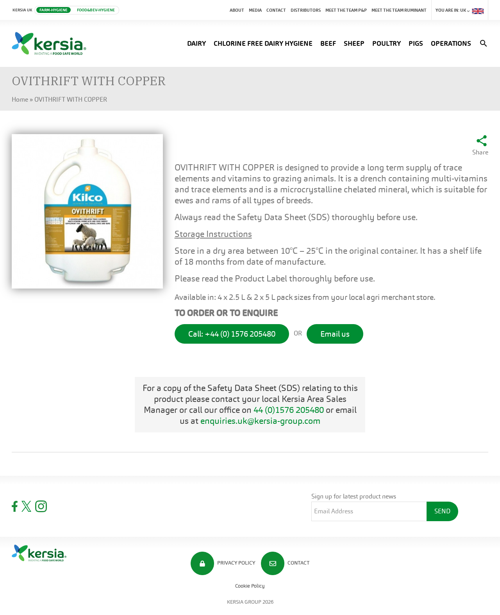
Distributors (306, 10)
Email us (335, 334)
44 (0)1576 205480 (289, 410)
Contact (276, 10)
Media (255, 10)
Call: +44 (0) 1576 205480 (231, 334)
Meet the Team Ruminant (399, 10)
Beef (328, 43)
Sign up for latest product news (353, 496)
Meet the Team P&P (346, 10)
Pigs (416, 43)
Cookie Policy (250, 586)
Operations (451, 43)
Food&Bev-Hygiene (96, 10)
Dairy (196, 43)
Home (20, 99)
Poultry (386, 43)
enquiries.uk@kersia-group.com (260, 421)
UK (451, 10)
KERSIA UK (22, 10)
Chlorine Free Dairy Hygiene (263, 43)
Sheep (354, 43)
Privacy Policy (235, 562)
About (237, 10)
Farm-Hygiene (53, 10)
